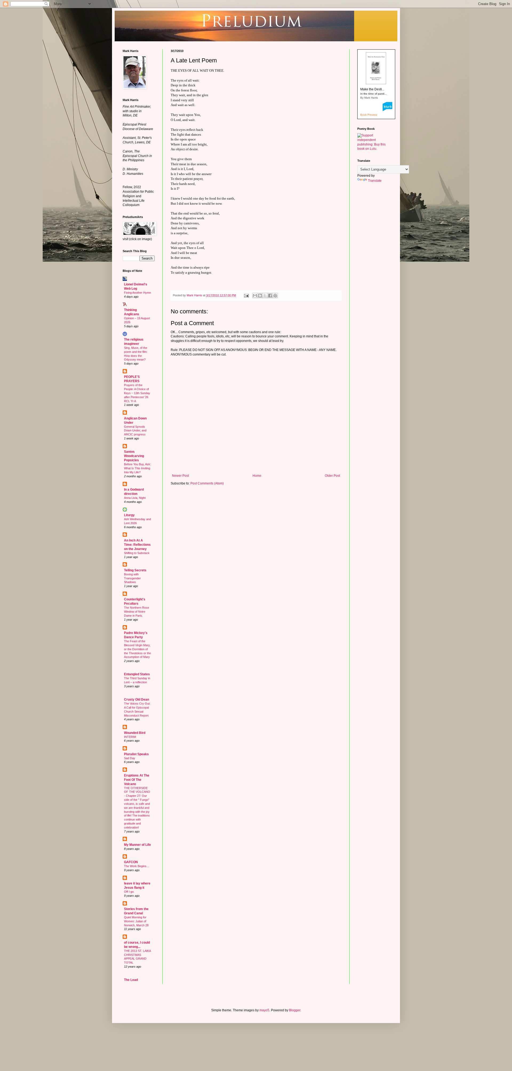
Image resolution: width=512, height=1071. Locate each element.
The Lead (131, 980)
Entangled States (137, 674)
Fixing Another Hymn (137, 292)
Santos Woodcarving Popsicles (134, 456)
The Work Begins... (136, 866)
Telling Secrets (135, 570)
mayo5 (264, 1010)
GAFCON (131, 862)
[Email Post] (246, 295)
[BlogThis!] (260, 295)
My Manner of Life (137, 845)
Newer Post (180, 476)
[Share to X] (265, 295)
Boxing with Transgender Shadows (132, 578)
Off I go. (129, 891)
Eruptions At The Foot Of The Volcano (136, 780)
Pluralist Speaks (136, 754)
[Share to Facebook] (270, 295)
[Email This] (255, 295)
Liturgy (129, 515)
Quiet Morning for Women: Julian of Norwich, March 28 (136, 921)
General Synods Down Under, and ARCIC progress (135, 430)
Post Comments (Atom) (207, 483)
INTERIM (130, 736)
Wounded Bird (134, 733)
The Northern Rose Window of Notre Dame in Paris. (136, 611)
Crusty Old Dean (136, 699)
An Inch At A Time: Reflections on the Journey (137, 545)
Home (257, 476)
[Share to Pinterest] (275, 295)
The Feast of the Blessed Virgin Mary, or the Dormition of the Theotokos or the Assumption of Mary (137, 649)
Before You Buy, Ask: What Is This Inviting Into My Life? (137, 468)
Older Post (332, 476)
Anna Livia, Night (135, 497)
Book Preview (368, 114)
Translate (375, 181)
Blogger (294, 1010)
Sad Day (129, 758)
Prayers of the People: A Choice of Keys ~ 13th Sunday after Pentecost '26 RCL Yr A (137, 392)
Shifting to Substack (137, 553)
